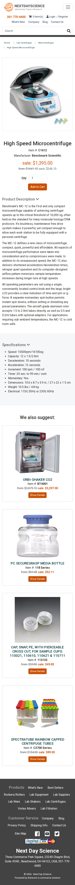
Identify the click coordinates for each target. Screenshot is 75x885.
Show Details (37, 495)
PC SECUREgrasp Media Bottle (37, 563)
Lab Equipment (38, 794)
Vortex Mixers (27, 808)
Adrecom (33, 877)
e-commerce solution (49, 877)
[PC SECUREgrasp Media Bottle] (37, 535)
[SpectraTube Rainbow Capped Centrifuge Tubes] (37, 712)
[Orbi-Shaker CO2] (37, 452)
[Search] (69, 31)
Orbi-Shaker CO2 (37, 479)
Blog (45, 21)
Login (52, 16)
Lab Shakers (33, 801)
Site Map (20, 833)
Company (33, 21)
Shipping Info (39, 825)
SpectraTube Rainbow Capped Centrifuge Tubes (37, 741)
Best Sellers (55, 787)
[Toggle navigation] (68, 7)
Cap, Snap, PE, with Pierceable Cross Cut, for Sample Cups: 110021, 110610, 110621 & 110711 (37, 651)
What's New (18, 21)
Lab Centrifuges (55, 801)
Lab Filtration (49, 808)
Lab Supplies (61, 794)
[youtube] (47, 834)
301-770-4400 (16, 17)
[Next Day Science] (24, 7)
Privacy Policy (17, 825)
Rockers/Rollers (14, 794)
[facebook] (37, 834)
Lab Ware (14, 801)
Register (63, 16)
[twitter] (57, 834)
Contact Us (57, 21)
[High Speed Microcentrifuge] (37, 94)
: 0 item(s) (37, 16)
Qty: (24, 178)
